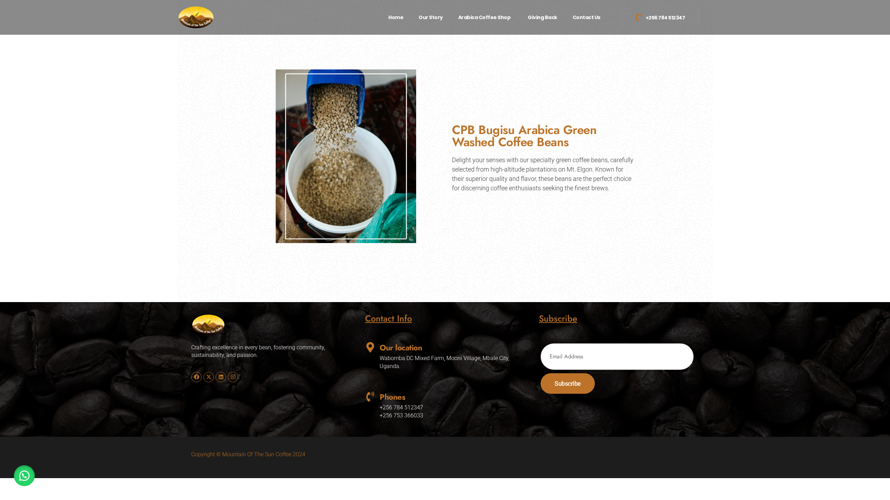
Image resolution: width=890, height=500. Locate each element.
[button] (24, 475)
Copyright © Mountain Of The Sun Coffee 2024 (248, 454)
